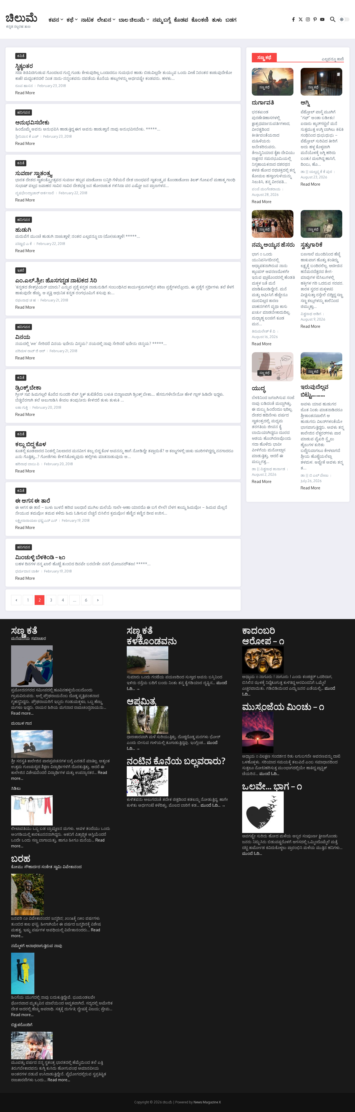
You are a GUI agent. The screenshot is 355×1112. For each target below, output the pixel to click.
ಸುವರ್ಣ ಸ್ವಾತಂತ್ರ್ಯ (33, 172)
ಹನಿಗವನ (23, 112)
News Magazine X (207, 1102)
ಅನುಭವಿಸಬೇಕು (32, 122)
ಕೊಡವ (181, 19)
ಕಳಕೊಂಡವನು (152, 640)
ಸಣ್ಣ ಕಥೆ (264, 57)
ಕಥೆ (70, 19)
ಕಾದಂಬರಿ (258, 630)
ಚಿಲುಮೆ (21, 17)
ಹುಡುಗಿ (23, 229)
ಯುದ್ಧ (258, 387)
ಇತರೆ (20, 270)
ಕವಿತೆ (20, 55)
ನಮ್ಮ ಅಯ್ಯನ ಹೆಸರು (273, 244)
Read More (25, 92)
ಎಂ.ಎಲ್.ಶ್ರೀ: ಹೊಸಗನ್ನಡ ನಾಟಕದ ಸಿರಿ (56, 280)
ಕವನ (54, 19)
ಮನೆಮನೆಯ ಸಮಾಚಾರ (28, 638)
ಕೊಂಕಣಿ (200, 19)
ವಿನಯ (23, 336)
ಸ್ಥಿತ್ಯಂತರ (24, 65)
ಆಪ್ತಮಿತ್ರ (141, 700)
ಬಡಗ (231, 19)
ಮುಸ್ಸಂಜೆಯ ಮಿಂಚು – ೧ (283, 706)
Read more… (22, 713)
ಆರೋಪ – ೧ (263, 640)
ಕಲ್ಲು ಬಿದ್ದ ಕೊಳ (30, 443)
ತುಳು (217, 19)
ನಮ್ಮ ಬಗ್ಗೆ (162, 19)
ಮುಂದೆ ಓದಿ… (213, 805)
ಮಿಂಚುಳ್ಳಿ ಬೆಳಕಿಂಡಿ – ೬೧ (40, 556)
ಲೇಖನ (104, 19)
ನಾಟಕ (87, 19)
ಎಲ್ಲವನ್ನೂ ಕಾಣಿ (333, 59)
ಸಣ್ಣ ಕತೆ (24, 630)
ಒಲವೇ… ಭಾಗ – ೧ (272, 785)
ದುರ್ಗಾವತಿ (263, 102)
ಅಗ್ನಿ (305, 102)
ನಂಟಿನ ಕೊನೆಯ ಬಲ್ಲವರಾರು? (176, 760)
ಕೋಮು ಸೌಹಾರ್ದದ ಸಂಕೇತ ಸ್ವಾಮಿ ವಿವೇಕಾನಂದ (46, 866)
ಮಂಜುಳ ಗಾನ (21, 723)
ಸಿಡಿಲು (16, 788)
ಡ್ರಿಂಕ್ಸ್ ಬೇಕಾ (28, 387)
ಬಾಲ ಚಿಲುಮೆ (132, 19)
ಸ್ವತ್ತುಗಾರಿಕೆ (312, 244)
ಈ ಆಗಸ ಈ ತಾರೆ (32, 500)
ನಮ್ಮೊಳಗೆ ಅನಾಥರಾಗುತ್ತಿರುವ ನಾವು (36, 945)
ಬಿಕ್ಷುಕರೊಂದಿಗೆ (21, 1024)
